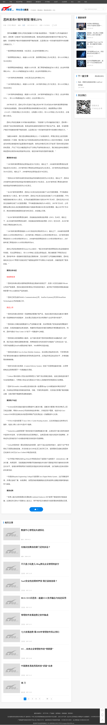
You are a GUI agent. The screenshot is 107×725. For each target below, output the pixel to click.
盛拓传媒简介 (38, 713)
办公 (72, 1)
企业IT (56, 1)
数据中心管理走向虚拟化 (32, 530)
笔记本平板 (19, 1)
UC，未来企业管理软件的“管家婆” (37, 649)
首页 (4, 1)
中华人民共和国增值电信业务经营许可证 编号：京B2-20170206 (48, 716)
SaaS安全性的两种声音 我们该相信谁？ (39, 581)
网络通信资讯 (47, 10)
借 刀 (23, 683)
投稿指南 (64, 713)
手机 (11, 1)
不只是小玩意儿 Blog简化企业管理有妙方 (40, 564)
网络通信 (40, 10)
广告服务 (51, 713)
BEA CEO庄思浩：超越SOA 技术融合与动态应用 (43, 598)
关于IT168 (45, 713)
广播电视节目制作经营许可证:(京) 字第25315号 (31, 720)
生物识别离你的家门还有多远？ (35, 547)
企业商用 (64, 1)
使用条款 (58, 713)
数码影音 (38, 1)
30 (47, 699)
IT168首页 (33, 10)
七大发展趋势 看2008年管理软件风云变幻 (40, 632)
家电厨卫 (29, 1)
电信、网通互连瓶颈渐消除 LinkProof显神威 (90, 83)
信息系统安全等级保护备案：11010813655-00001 (58, 720)
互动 (79, 1)
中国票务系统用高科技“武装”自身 (36, 666)
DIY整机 (47, 1)
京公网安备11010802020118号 (81, 720)
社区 (85, 1)
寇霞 (23, 25)
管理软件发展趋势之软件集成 (34, 615)
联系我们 (70, 713)
